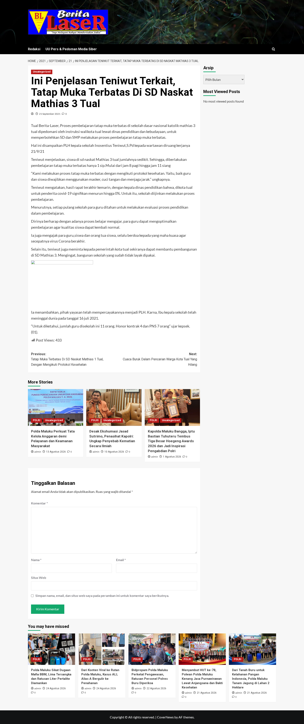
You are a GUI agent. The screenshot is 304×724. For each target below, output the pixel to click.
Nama (36, 560)
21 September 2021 (49, 113)
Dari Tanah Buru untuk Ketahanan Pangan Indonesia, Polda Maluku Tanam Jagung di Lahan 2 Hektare (250, 678)
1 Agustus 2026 (172, 456)
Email (121, 560)
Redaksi (34, 49)
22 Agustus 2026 (156, 688)
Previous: (67, 359)
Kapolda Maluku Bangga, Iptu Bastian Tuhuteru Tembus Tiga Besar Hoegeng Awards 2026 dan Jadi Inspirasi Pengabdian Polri (171, 441)
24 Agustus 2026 (56, 688)
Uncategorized (41, 71)
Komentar (39, 503)
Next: (160, 359)
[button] (273, 49)
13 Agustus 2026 (56, 451)
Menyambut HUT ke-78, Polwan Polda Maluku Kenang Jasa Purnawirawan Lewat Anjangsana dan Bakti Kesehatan (202, 678)
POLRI (36, 420)
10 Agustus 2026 (114, 451)
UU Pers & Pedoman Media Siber (71, 49)
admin (37, 452)
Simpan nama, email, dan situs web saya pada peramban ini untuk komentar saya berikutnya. (102, 595)
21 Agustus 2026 (207, 692)
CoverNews (165, 717)
